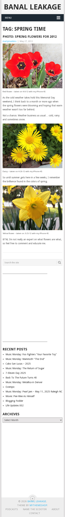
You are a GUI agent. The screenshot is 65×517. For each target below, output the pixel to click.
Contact (34, 513)
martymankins (9, 41)
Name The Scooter (35, 509)
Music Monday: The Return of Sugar (25, 368)
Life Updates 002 (15, 405)
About (56, 509)
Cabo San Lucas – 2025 (18, 363)
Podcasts (11, 509)
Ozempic (10, 387)
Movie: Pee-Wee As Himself (20, 396)
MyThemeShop (38, 505)
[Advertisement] (32, 306)
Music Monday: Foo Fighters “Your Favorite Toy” (31, 354)
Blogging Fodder (14, 400)
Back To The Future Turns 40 (21, 377)
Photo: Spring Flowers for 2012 (30, 36)
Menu (8, 17)
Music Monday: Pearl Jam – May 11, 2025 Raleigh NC (34, 391)
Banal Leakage (32, 7)
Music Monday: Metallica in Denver (24, 382)
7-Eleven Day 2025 (16, 373)
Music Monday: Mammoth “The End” (25, 359)
